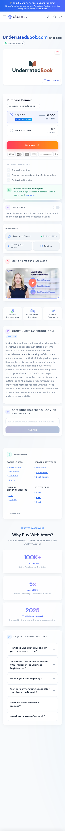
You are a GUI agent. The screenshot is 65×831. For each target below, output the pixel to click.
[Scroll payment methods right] (56, 154)
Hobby (39, 502)
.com (10, 495)
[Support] (54, 17)
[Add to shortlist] (57, 52)
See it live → (53, 80)
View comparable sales (23, 106)
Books (11, 480)
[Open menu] (5, 17)
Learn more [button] (31, 195)
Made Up (12, 500)
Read (38, 497)
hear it (13, 337)
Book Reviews (43, 477)
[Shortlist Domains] (60, 17)
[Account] (48, 17)
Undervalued (42, 472)
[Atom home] (18, 17)
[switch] (56, 207)
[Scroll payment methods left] (9, 154)
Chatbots (13, 475)
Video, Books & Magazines (15, 469)
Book (38, 492)
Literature (41, 467)
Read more (41, 8)
